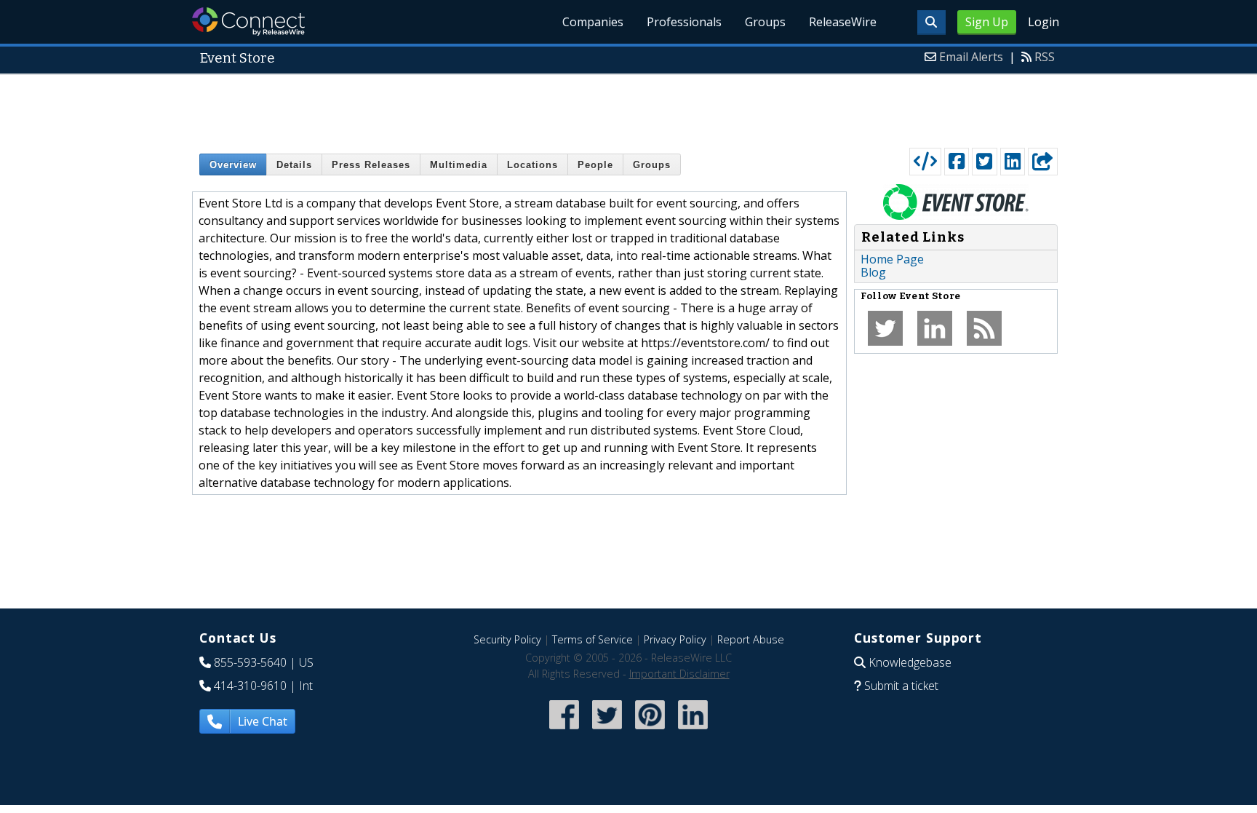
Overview (233, 164)
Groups (765, 22)
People (595, 164)
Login (1043, 22)
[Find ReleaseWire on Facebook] (564, 731)
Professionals (684, 22)
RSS (1044, 57)
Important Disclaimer (679, 674)
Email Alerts (971, 57)
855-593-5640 (250, 662)
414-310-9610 (250, 686)
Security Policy (507, 639)
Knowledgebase (910, 662)
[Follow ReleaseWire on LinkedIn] (693, 731)
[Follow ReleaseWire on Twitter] (607, 731)
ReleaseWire (843, 22)
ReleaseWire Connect (248, 21)
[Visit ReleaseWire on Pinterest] (650, 731)
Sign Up (986, 22)
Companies (592, 22)
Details (294, 164)
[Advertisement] (628, 107)
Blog (873, 272)
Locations (532, 164)
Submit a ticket (901, 686)
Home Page (892, 259)
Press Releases (371, 164)
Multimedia (458, 164)
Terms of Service (592, 639)
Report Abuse (750, 639)
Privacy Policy (675, 639)
